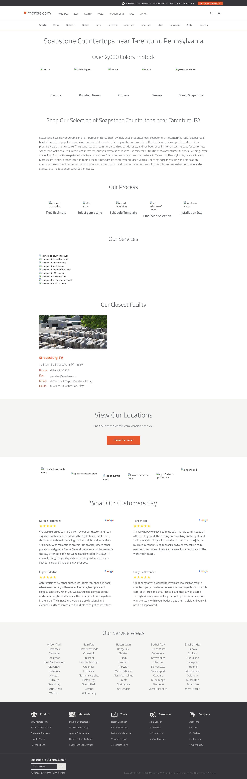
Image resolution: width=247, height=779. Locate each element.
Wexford (54, 693)
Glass (160, 25)
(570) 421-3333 (59, 370)
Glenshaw (54, 666)
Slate (189, 25)
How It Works (38, 739)
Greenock (88, 666)
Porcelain (203, 25)
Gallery (88, 13)
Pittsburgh (88, 680)
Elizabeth (123, 662)
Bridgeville (123, 649)
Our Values (194, 733)
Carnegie (54, 653)
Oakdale (158, 675)
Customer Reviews (40, 733)
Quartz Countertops (79, 733)
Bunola (192, 649)
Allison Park (54, 644)
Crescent (89, 657)
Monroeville (193, 671)
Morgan (54, 675)
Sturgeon (158, 684)
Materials (63, 13)
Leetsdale (89, 671)
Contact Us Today (123, 440)
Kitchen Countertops (41, 727)
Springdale (123, 684)
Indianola (54, 671)
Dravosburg (158, 657)
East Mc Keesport (54, 662)
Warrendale (123, 688)
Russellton (192, 680)
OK (61, 766)
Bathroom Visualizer (121, 733)
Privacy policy (196, 745)
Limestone (146, 25)
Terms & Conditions (190, 773)
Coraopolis (158, 653)
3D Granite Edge (119, 745)
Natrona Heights (89, 675)
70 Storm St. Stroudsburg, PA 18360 (61, 364)
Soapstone (175, 25)
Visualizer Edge (119, 739)
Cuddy (123, 657)
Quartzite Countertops (80, 739)
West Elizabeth (158, 688)
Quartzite (71, 25)
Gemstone (129, 25)
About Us (194, 722)
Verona (89, 688)
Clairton (123, 653)
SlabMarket (155, 727)
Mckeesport (158, 671)
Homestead (158, 666)
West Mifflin (192, 688)
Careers (193, 727)
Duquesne (193, 657)
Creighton (54, 657)
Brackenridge (193, 644)
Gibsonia (158, 662)
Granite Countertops (79, 727)
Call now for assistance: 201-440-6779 (145, 3)
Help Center (155, 722)
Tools (100, 13)
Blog (76, 13)
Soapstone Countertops (81, 745)
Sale (132, 13)
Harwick (123, 666)
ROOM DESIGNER (116, 13)
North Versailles (123, 675)
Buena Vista (158, 649)
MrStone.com (156, 733)
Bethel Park (158, 644)
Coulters (193, 653)
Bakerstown (123, 644)
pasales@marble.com (63, 376)
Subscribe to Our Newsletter (48, 760)
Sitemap (212, 773)
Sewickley (54, 684)
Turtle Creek (54, 688)
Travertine (112, 25)
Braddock (54, 649)
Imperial (193, 666)
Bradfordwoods (89, 649)
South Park (89, 684)
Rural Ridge (158, 680)
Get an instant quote (210, 3)
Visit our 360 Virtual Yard (182, 3)
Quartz (85, 25)
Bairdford (88, 644)
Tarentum (193, 684)
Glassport (192, 662)
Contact (143, 13)
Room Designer (119, 722)
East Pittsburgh (88, 662)
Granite (42, 25)
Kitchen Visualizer (120, 727)
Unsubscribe (59, 773)
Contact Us (195, 739)
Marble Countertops (79, 722)
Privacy (204, 773)
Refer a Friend (38, 745)
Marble (56, 25)
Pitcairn (54, 680)
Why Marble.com (39, 722)
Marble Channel (157, 739)
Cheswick (89, 653)
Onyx (98, 25)
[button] (219, 13)
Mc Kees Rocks (123, 671)
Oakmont (192, 675)
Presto (123, 680)
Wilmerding (89, 693)
